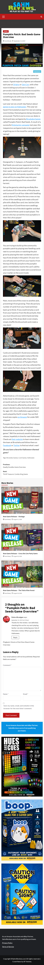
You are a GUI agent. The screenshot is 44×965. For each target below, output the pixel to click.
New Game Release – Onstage (14, 516)
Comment (7, 665)
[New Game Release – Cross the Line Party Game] (22, 537)
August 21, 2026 (17, 519)
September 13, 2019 (19, 41)
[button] (3, 16)
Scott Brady (8, 41)
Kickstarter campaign (21, 125)
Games (6, 31)
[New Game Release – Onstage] (22, 500)
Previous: (14, 465)
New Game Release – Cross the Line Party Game (20, 553)
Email (25, 694)
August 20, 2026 (17, 556)
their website (17, 439)
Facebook (7, 445)
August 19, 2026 (17, 593)
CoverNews (16, 961)
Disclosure (37, 71)
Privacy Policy (7, 943)
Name (5, 694)
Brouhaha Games (33, 119)
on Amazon (22, 417)
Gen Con (25, 84)
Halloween (30, 458)
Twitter (16, 445)
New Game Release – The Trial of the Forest (18, 590)
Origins (16, 84)
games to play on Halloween (14, 107)
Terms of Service (8, 947)
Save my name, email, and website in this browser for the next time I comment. (19, 707)
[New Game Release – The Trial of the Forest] (22, 574)
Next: (15, 472)
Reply (15, 637)
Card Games (22, 458)
